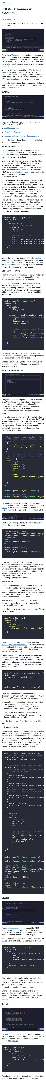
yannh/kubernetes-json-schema (14, 645)
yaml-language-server (12, 128)
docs (28, 995)
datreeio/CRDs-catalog (13, 262)
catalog (23, 75)
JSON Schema (17, 55)
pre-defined (29, 662)
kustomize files (22, 172)
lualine (4, 508)
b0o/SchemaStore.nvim (13, 132)
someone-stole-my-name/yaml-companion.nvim (22, 136)
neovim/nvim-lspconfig (10, 87)
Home (4, 3)
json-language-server (13, 928)
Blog (10, 3)
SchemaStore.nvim (12, 275)
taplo (7, 1034)
